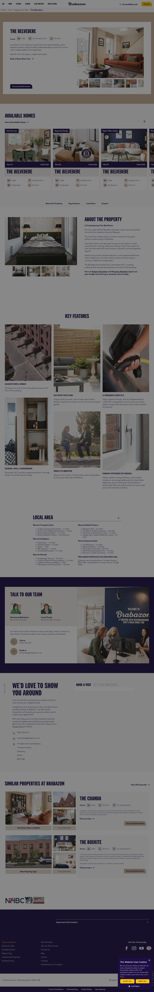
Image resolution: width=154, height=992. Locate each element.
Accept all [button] (127, 981)
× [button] (149, 960)
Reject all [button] (142, 981)
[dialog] (135, 974)
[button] (134, 986)
